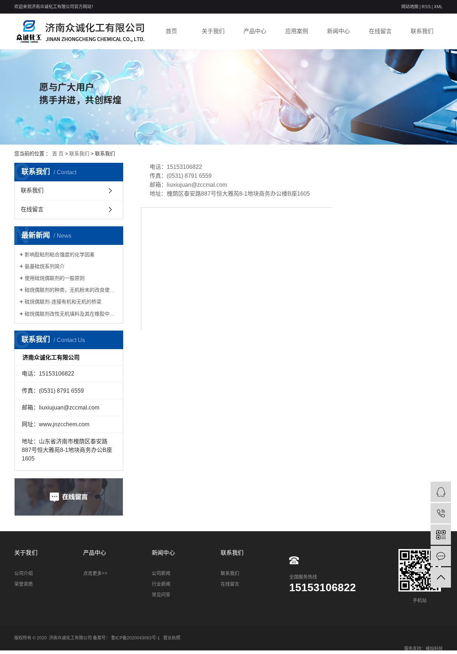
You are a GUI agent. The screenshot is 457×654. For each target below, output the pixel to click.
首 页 (58, 153)
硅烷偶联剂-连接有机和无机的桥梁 (63, 302)
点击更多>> (95, 573)
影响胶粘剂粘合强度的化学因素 (60, 254)
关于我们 (213, 31)
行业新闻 (161, 584)
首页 (171, 31)
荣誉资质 (23, 584)
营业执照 (171, 637)
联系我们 (422, 31)
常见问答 (161, 594)
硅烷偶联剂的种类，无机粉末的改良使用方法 (71, 290)
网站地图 (410, 6)
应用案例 (296, 31)
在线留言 (380, 31)
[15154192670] (441, 513)
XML (438, 6)
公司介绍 (23, 573)
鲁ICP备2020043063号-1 (135, 637)
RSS (426, 6)
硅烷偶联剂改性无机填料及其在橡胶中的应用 (71, 314)
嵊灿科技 (434, 648)
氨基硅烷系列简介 (45, 266)
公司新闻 (161, 573)
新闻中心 (338, 31)
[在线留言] (441, 556)
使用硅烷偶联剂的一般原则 (55, 278)
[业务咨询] (441, 492)
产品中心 (254, 31)
